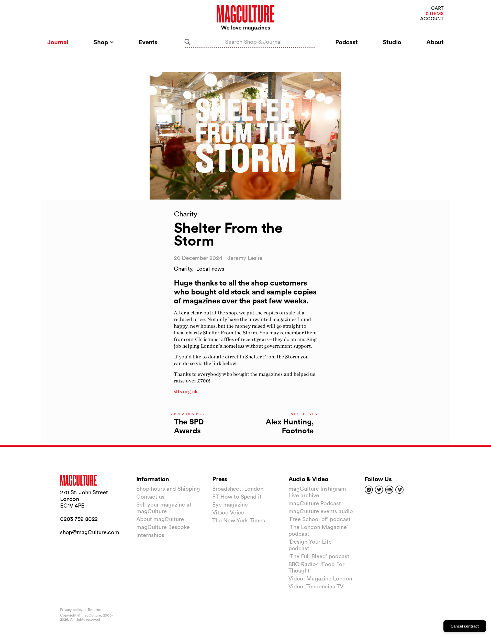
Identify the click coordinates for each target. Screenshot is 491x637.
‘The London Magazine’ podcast (318, 530)
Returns (94, 609)
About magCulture (160, 519)
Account (432, 18)
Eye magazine (230, 504)
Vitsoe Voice (228, 512)
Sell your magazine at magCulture (164, 507)
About (435, 42)
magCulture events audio (320, 511)
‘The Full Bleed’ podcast (318, 556)
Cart (437, 8)
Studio (392, 42)
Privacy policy (71, 609)
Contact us (150, 496)
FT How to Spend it (237, 496)
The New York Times (238, 520)
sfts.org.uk (186, 391)
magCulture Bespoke (163, 527)
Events (148, 42)
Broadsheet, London (237, 488)
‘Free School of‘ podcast (319, 519)
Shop (101, 42)
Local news (210, 268)
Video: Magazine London (320, 578)
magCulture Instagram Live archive (317, 492)
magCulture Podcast (314, 503)
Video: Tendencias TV (315, 586)
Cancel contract (465, 626)
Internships (150, 535)
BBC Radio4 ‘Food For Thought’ (316, 567)
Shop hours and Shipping (168, 488)
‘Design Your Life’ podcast (310, 545)
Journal (57, 42)
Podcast (346, 42)
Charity (183, 268)
